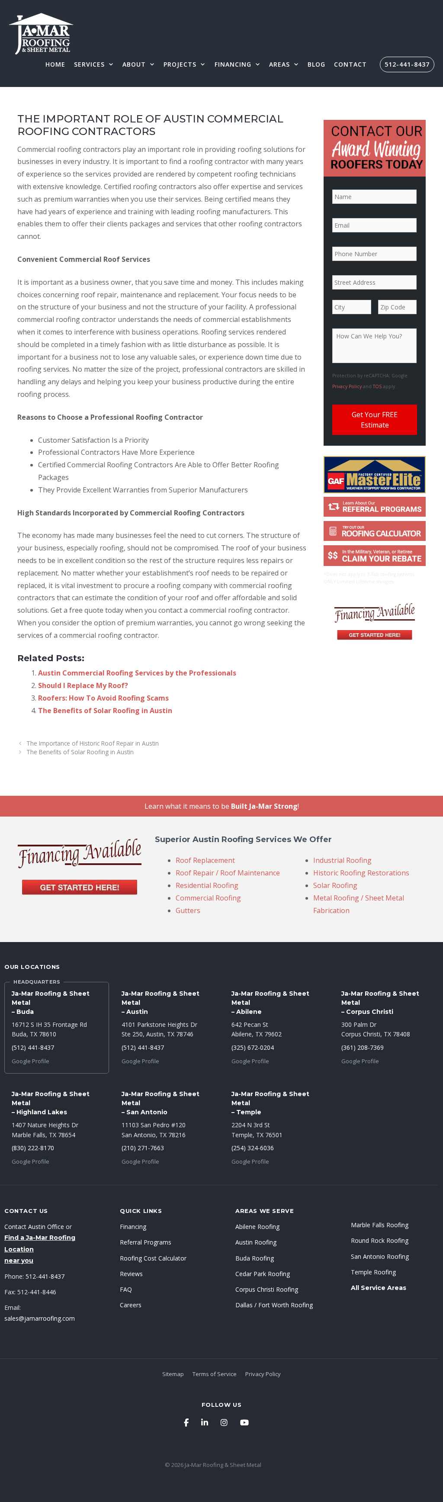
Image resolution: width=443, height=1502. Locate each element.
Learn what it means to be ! (221, 806)
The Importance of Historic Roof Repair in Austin (92, 743)
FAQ (126, 1289)
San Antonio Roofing (380, 1256)
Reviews (131, 1274)
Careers (130, 1305)
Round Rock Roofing (379, 1240)
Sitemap (173, 1374)
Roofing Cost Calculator (153, 1258)
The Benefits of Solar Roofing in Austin (105, 710)
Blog (316, 64)
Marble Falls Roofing (379, 1225)
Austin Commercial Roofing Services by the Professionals (137, 673)
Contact (350, 64)
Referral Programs (145, 1242)
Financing (233, 64)
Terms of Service (215, 1374)
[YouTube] (244, 1422)
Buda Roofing (254, 1258)
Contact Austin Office (34, 1226)
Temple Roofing (373, 1272)
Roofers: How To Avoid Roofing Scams (103, 698)
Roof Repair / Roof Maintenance (228, 873)
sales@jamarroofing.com (39, 1318)
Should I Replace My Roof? (83, 685)
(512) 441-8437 (33, 1047)
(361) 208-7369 (362, 1047)
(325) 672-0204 (252, 1047)
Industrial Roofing (342, 860)
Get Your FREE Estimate (375, 420)
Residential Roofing (207, 885)
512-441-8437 (407, 64)
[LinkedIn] (204, 1422)
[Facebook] (186, 1422)
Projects (180, 64)
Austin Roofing (255, 1242)
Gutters (188, 910)
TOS (377, 386)
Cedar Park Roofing (262, 1274)
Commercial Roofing (208, 898)
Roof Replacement (205, 860)
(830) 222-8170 (33, 1148)
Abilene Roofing (257, 1226)
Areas (279, 64)
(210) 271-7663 (143, 1148)
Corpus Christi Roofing (266, 1289)
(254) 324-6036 (252, 1148)
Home (55, 64)
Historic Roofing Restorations (361, 873)
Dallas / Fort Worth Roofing (274, 1305)
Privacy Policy (347, 386)
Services (89, 64)
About (134, 64)
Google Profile (30, 1061)
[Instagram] (224, 1422)
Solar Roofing (335, 885)
